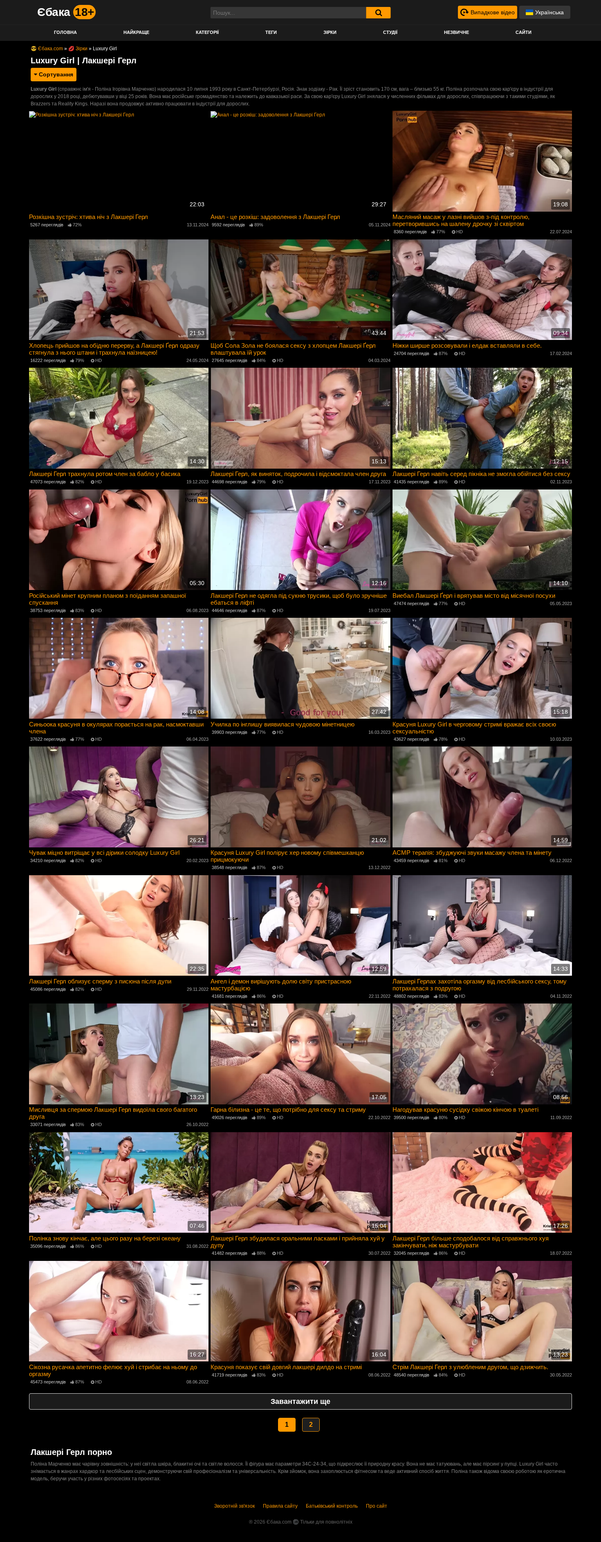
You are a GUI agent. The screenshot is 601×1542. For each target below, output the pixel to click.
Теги (271, 32)
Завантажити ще (300, 1401)
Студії (390, 32)
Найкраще (136, 32)
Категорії (207, 32)
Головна (65, 32)
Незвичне (456, 32)
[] (378, 12)
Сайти (523, 32)
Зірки (329, 32)
